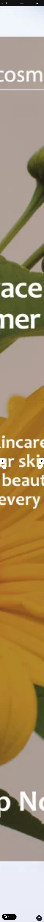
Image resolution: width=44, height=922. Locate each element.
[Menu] (2, 3)
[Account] (37, 3)
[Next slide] (40, 467)
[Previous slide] (4, 467)
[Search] (7, 3)
